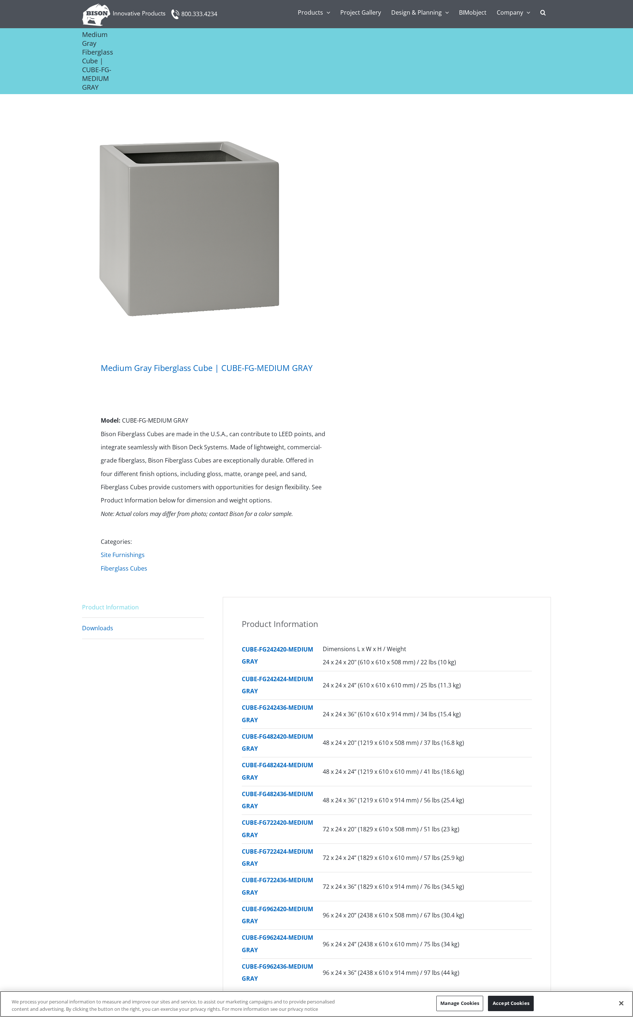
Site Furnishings (123, 555)
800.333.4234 (199, 14)
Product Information (110, 607)
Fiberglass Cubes (124, 568)
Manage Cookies (460, 1003)
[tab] (143, 607)
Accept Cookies (511, 1003)
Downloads (97, 628)
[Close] (621, 1003)
